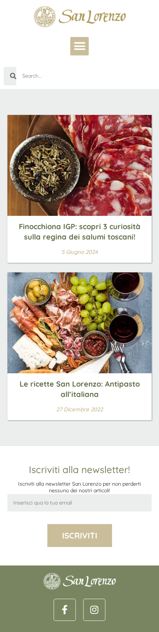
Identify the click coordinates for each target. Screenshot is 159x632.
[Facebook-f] (65, 610)
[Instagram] (94, 610)
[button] (79, 46)
